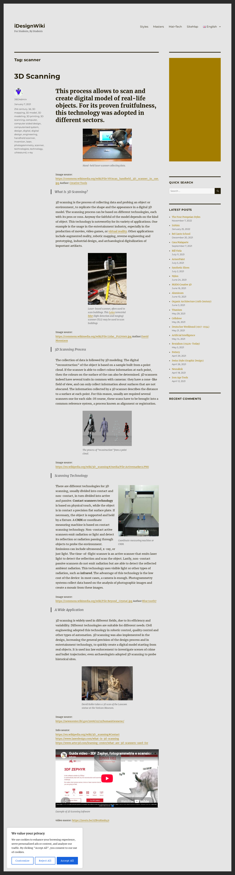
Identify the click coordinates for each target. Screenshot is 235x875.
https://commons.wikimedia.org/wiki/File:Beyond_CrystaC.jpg (94, 601)
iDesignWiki (29, 26)
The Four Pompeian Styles (186, 217)
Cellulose (177, 318)
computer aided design (27, 123)
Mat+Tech (175, 26)
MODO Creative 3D (182, 284)
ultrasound (20, 152)
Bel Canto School (181, 233)
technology (36, 148)
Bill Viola (176, 250)
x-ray (30, 152)
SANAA (176, 225)
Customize (22, 860)
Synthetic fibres (180, 267)
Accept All (67, 860)
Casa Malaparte (180, 242)
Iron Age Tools (180, 377)
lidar (90, 316)
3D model (31, 112)
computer (31, 119)
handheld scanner (24, 138)
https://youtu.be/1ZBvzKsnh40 (90, 820)
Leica (112, 312)
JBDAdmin (20, 99)
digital (26, 130)
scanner (39, 145)
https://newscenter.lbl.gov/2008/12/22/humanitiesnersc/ (90, 721)
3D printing (32, 116)
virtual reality (117, 231)
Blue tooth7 (149, 601)
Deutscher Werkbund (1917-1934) (190, 326)
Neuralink (177, 369)
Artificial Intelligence (183, 335)
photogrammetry (24, 145)
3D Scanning (37, 76)
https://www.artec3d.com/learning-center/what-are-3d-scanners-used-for (102, 742)
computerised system (26, 127)
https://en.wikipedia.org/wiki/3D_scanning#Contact (88, 734)
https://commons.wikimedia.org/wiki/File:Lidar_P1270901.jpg (94, 336)
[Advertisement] (195, 110)
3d (29, 109)
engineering (30, 134)
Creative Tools (78, 183)
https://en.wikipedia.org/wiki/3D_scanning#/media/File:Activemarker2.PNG (102, 466)
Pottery (176, 352)
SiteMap (192, 26)
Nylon (175, 276)
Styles (144, 26)
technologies (21, 148)
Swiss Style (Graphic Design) (188, 360)
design (18, 130)
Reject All (45, 860)
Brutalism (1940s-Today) (186, 343)
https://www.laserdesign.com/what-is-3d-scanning (87, 738)
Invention (19, 141)
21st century (20, 109)
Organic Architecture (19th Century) (191, 301)
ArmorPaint (178, 259)
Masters (158, 26)
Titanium (177, 310)
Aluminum (178, 293)
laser (28, 141)
